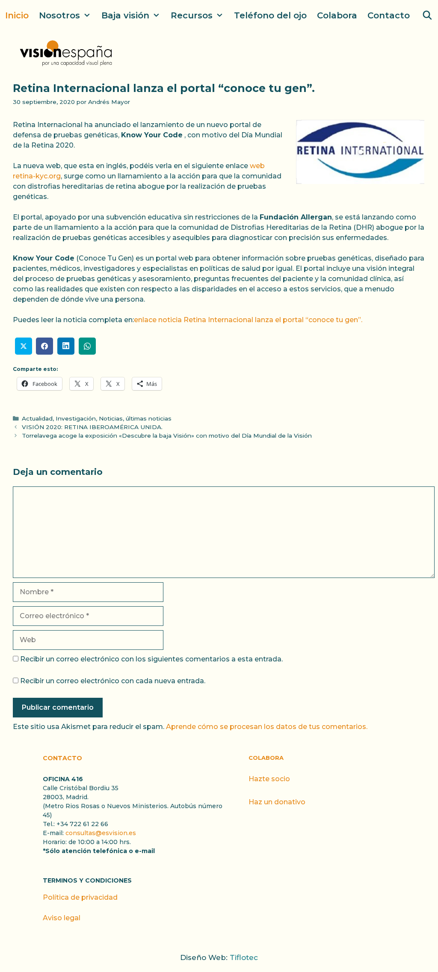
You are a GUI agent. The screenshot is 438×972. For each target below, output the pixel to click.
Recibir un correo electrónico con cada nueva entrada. (112, 681)
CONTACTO (62, 758)
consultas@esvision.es (100, 833)
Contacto (388, 15)
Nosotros (59, 15)
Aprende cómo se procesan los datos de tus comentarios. (266, 727)
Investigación (76, 418)
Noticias (111, 418)
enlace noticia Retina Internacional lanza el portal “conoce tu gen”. (248, 320)
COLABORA (266, 757)
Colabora (337, 15)
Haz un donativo (277, 802)
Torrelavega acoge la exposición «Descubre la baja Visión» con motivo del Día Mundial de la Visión (167, 435)
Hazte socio (269, 779)
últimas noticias (149, 418)
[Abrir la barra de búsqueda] (427, 15)
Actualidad (37, 418)
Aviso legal (61, 918)
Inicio (17, 15)
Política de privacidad (80, 897)
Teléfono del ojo (270, 15)
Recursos (192, 15)
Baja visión (125, 15)
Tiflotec (244, 957)
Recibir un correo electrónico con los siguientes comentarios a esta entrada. (151, 659)
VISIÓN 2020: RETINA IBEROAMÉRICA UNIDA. (92, 427)
